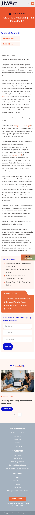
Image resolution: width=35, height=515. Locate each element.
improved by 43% (17, 155)
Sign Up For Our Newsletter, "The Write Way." (17, 504)
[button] (28, 257)
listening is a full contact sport (22, 126)
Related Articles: (9, 38)
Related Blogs (8, 44)
